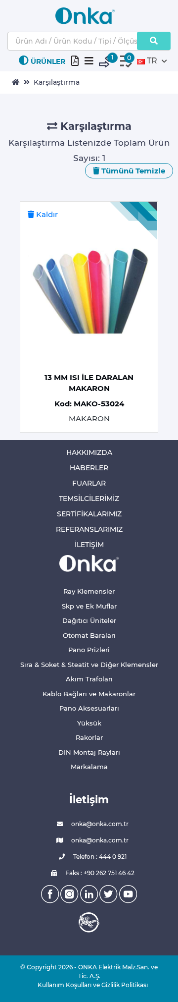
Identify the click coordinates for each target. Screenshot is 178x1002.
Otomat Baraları (89, 635)
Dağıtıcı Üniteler (89, 620)
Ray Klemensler (89, 591)
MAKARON (89, 418)
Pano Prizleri (89, 650)
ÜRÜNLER (48, 61)
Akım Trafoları (89, 679)
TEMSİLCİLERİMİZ (89, 498)
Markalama (89, 767)
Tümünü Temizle (132, 170)
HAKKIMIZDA (89, 452)
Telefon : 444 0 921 (99, 856)
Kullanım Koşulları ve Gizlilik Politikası (89, 985)
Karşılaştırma (57, 82)
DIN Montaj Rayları (89, 752)
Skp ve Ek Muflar (89, 606)
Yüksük (89, 723)
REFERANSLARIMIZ (89, 529)
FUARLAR (89, 483)
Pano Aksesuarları (89, 708)
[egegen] (89, 922)
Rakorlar (89, 737)
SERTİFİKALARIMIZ (89, 513)
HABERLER (89, 467)
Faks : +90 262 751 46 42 (99, 873)
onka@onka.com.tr (99, 824)
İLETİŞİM (89, 544)
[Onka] (89, 562)
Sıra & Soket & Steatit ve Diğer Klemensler (89, 664)
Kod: (89, 403)
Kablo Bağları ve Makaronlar (89, 694)
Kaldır (46, 214)
